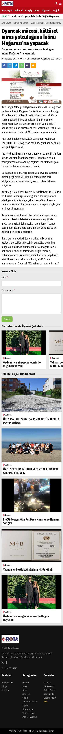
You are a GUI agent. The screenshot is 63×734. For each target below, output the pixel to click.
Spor (37, 10)
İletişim (5, 690)
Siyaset (46, 10)
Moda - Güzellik (29, 716)
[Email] (27, 65)
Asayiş (28, 10)
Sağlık (56, 10)
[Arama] (55, 3)
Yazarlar (47, 682)
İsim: (5, 277)
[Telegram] (15, 65)
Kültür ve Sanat (20, 22)
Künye (4, 686)
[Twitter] (9, 65)
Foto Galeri (49, 686)
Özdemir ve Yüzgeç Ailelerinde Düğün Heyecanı (30, 16)
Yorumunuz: (8, 290)
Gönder (7, 319)
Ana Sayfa (7, 10)
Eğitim (25, 705)
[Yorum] (33, 65)
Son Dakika (49, 694)
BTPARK (13, 668)
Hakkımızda (7, 682)
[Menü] (60, 4)
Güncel (19, 10)
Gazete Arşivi (50, 697)
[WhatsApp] (21, 65)
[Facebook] (4, 65)
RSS (45, 701)
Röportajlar (28, 709)
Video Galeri (50, 690)
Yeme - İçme (28, 713)
